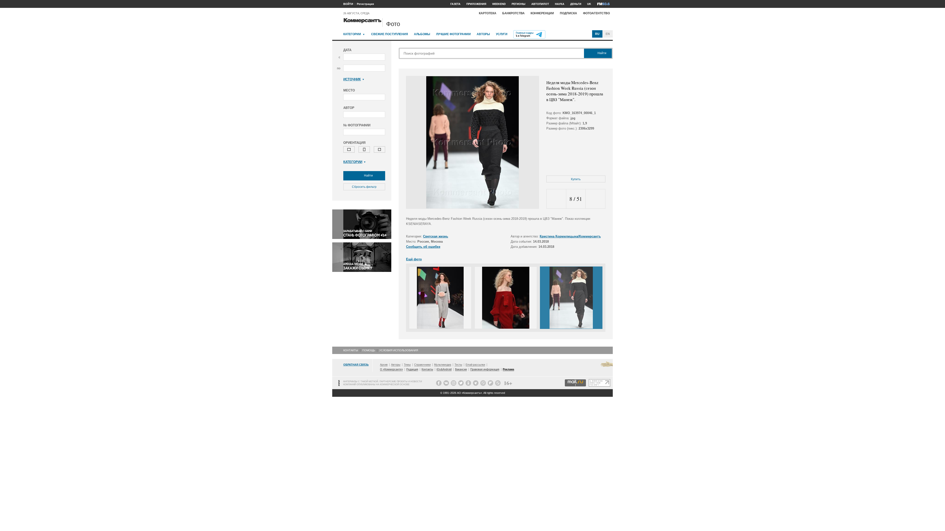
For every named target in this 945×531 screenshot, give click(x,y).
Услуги (501, 34)
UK (589, 3)
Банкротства (513, 13)
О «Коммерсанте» (391, 369)
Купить (576, 179)
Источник (352, 79)
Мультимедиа (442, 364)
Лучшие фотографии (453, 34)
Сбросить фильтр (364, 187)
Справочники (422, 364)
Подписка (568, 13)
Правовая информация (484, 369)
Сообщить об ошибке (423, 247)
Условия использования (398, 350)
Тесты (458, 364)
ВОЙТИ (348, 3)
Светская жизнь (435, 236)
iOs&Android (444, 369)
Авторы (483, 34)
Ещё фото (414, 259)
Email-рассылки (475, 364)
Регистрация (365, 3)
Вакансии (461, 369)
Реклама (508, 369)
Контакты (350, 350)
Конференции (542, 13)
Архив (384, 364)
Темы (407, 364)
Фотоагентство (596, 13)
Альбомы (422, 34)
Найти (368, 175)
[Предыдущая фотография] (556, 199)
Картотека (487, 13)
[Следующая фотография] (595, 199)
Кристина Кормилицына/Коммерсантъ (570, 236)
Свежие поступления (389, 34)
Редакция (412, 369)
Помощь (368, 350)
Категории (352, 34)
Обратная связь (356, 364)
